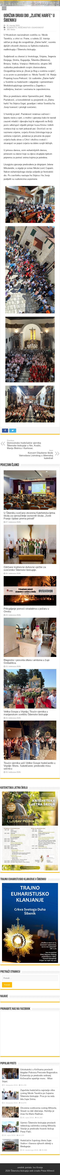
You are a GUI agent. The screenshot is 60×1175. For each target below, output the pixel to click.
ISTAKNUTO (12, 28)
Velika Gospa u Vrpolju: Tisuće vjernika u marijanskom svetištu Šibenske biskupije (26, 713)
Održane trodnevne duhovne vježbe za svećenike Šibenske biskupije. (25, 568)
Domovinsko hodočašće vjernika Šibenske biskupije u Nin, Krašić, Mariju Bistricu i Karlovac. (24, 444)
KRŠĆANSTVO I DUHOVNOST (31, 28)
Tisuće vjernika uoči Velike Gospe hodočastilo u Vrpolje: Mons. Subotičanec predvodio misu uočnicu (29, 766)
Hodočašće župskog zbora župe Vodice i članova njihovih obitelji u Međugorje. (36, 1143)
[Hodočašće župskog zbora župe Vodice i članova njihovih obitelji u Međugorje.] (10, 1145)
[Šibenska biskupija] (30, 3)
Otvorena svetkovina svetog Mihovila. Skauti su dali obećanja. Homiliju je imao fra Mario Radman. (38, 1111)
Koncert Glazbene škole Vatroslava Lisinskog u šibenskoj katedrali (36, 454)
